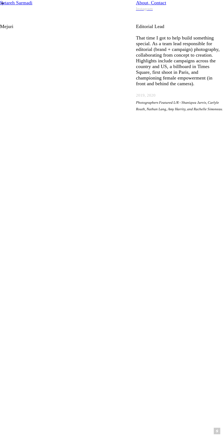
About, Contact (151, 2)
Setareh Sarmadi (16, 2)
